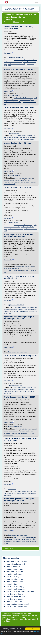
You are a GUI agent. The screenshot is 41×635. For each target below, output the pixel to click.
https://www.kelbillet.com (16, 57)
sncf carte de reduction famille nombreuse (25, 60)
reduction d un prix (13, 584)
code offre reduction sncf (16, 564)
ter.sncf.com (12, 489)
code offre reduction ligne (16, 596)
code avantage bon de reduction (17, 539)
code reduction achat (14, 601)
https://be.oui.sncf (14, 95)
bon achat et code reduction (17, 606)
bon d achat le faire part (15, 599)
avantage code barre (19, 541)
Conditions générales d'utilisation (16, 614)
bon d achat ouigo (13, 576)
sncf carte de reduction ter (22, 182)
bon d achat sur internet (15, 594)
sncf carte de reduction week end (23, 98)
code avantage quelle (15, 581)
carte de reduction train (15, 270)
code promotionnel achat (16, 579)
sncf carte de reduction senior (12, 269)
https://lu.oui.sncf (13, 222)
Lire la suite (8, 53)
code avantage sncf (14, 566)
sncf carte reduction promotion (13, 62)
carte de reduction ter (23, 493)
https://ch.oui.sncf (13, 133)
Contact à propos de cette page (14, 617)
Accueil (5, 613)
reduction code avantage (24, 537)
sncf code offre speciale (15, 571)
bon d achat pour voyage (16, 586)
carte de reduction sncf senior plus (14, 180)
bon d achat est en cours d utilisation (20, 591)
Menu (36, 2)
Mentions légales (15, 613)
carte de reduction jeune (27, 100)
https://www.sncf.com (15, 385)
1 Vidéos (16, 22)
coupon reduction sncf (15, 569)
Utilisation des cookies (28, 615)
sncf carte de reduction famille (16, 64)
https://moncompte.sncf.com (17, 352)
